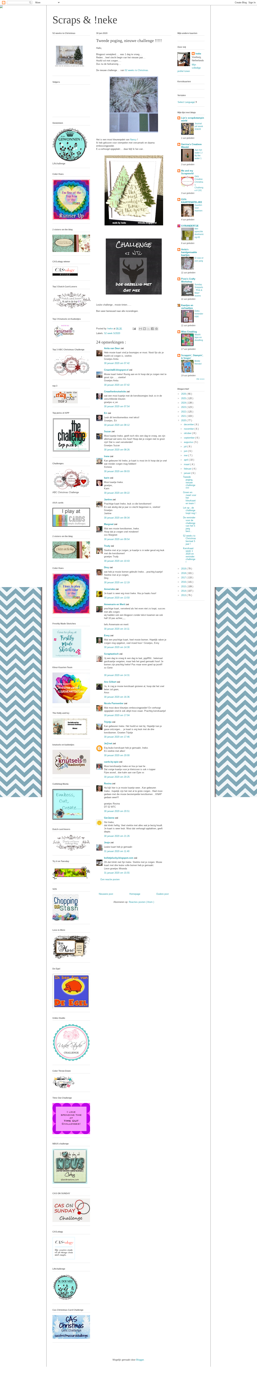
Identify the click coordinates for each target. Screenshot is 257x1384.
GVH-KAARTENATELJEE (191, 201)
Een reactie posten (110, 879)
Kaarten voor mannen (198, 208)
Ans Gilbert (110, 682)
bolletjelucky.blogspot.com (119, 858)
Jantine (108, 499)
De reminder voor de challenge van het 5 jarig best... (189, 524)
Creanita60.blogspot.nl (116, 370)
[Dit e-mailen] (140, 328)
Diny (107, 567)
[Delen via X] (148, 328)
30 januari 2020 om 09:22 (117, 493)
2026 (184, 394)
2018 (184, 573)
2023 (184, 407)
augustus (189, 442)
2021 (184, 416)
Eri (106, 413)
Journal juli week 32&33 (199, 126)
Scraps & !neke (84, 20)
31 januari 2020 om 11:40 (116, 851)
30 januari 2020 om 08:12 (117, 425)
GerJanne (109, 818)
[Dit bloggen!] (144, 328)
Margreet (109, 524)
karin (107, 477)
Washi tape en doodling (199, 337)
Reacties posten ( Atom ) (141, 902)
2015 (184, 586)
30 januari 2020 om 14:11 (116, 629)
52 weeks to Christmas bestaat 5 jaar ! (189, 539)
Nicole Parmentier (114, 703)
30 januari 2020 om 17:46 (117, 736)
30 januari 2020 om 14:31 (117, 675)
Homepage (134, 894)
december (189, 424)
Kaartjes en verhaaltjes (187, 306)
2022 (184, 411)
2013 (184, 595)
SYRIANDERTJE (190, 226)
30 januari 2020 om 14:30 (117, 647)
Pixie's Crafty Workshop (188, 280)
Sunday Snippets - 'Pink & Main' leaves (199, 290)
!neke (198, 53)
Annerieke (110, 589)
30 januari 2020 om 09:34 (117, 517)
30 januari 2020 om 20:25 (117, 777)
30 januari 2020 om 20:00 (117, 755)
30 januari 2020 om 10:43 (117, 561)
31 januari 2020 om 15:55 (117, 872)
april (186, 459)
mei (186, 455)
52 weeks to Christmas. (137, 70)
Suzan (108, 431)
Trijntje (108, 722)
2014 (184, 591)
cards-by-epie (111, 762)
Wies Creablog (189, 331)
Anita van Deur (112, 348)
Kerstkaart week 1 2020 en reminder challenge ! (189, 555)
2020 (184, 420)
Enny (107, 635)
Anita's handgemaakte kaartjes (189, 252)
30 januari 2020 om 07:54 (117, 406)
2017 (184, 577)
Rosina (108, 783)
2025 (184, 398)
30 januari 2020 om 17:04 (117, 715)
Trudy (107, 546)
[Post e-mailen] (134, 328)
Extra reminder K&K (199, 314)
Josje (107, 842)
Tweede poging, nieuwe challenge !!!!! (189, 482)
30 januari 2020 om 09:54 (117, 539)
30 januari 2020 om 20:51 (117, 811)
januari (187, 473)
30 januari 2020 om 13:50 (117, 597)
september (189, 437)
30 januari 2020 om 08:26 (117, 449)
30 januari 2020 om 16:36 (117, 697)
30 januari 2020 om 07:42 (117, 363)
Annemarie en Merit (115, 604)
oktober (188, 433)
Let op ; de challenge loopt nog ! (189, 510)
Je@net (108, 743)
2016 (184, 582)
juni (186, 451)
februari (188, 468)
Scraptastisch (111, 654)
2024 (184, 402)
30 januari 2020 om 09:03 (117, 471)
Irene (107, 456)
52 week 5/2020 (112, 333)
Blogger (140, 1359)
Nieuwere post (106, 894)
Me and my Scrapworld (187, 172)
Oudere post (162, 894)
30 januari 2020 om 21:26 (117, 836)
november (189, 429)
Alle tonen (200, 379)
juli (185, 446)
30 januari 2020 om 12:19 (117, 582)
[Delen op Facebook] (152, 328)
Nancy (133, 139)
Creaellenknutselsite (115, 391)
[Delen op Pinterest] (156, 328)
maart (187, 464)
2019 (184, 568)
